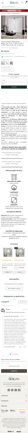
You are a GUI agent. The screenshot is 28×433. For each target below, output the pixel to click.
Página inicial (3, 13)
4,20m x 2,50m (7, 70)
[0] (26, 2)
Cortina (9, 13)
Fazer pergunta (22, 301)
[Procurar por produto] (3, 6)
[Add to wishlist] (26, 41)
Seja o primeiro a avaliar (14, 288)
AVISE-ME (14, 87)
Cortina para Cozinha (16, 13)
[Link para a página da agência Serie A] (10, 431)
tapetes (15, 144)
